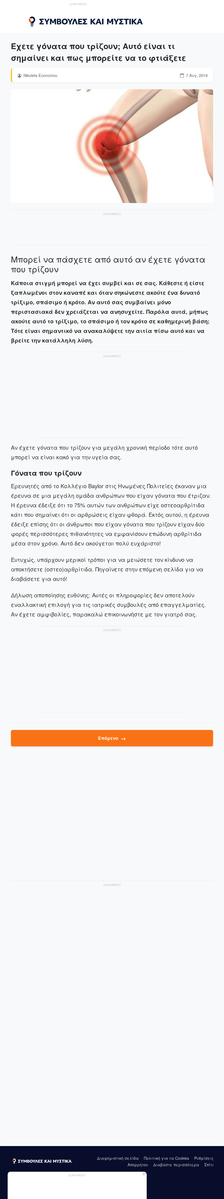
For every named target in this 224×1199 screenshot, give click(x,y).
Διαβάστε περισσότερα (176, 1164)
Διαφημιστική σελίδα (118, 1158)
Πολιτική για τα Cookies (166, 1158)
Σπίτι (209, 1164)
